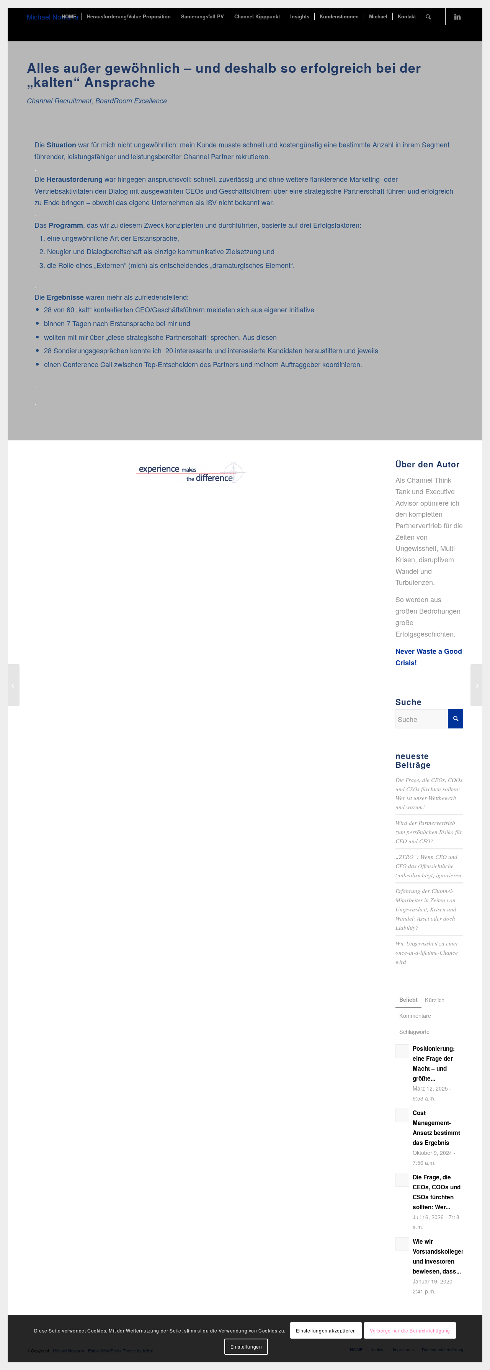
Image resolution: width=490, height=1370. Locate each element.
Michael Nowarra (52, 16)
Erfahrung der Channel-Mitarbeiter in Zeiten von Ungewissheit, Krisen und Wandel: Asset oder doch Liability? (425, 909)
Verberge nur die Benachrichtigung (410, 1330)
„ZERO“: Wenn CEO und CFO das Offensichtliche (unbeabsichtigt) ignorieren (428, 866)
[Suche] (428, 16)
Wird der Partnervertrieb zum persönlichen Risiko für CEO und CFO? (428, 832)
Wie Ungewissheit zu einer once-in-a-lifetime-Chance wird (426, 952)
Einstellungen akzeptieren (326, 1330)
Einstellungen (246, 1346)
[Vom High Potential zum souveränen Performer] (14, 685)
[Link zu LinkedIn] (457, 16)
